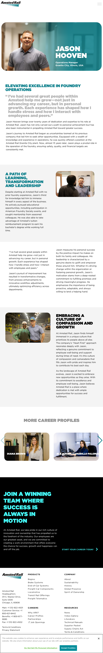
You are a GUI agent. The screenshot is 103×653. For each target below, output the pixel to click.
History (68, 585)
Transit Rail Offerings (38, 595)
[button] (100, 440)
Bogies (31, 579)
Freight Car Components (40, 589)
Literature (69, 619)
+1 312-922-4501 (15, 607)
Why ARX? (33, 612)
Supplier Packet (72, 625)
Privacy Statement (11, 630)
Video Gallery (71, 616)
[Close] (99, 638)
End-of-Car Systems (38, 585)
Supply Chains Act (73, 629)
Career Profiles (35, 616)
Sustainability (71, 582)
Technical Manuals (73, 622)
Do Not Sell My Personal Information (40, 648)
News (67, 612)
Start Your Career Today (78, 549)
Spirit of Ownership (74, 592)
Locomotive (34, 592)
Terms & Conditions (11, 627)
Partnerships (34, 619)
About (67, 579)
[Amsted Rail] (13, 580)
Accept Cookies (68, 648)
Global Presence (72, 589)
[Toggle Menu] (99, 4)
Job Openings (37, 622)
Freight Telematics (37, 598)
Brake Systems (35, 582)
